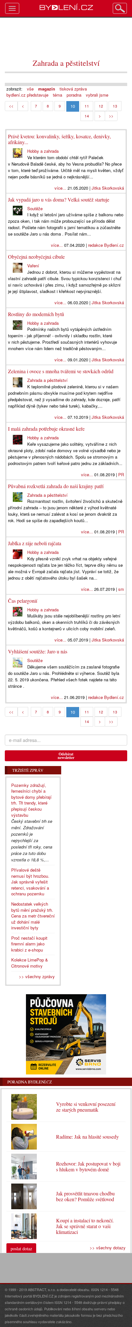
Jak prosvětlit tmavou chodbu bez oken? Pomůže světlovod (85, 1196)
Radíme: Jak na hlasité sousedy (87, 1136)
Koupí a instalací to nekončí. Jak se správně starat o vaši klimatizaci (85, 1226)
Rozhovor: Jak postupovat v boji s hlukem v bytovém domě (88, 1166)
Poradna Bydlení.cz (29, 1082)
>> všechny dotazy (108, 1248)
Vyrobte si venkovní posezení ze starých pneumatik (85, 1106)
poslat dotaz (21, 1248)
